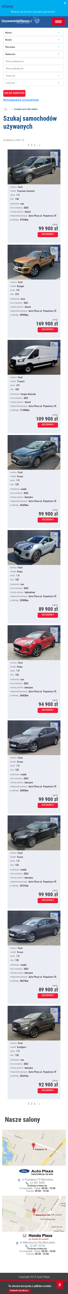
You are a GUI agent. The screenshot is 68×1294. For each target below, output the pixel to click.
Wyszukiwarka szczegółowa (21, 100)
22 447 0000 (37, 1182)
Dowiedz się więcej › (19, 1290)
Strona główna (7, 109)
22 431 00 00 (37, 1245)
